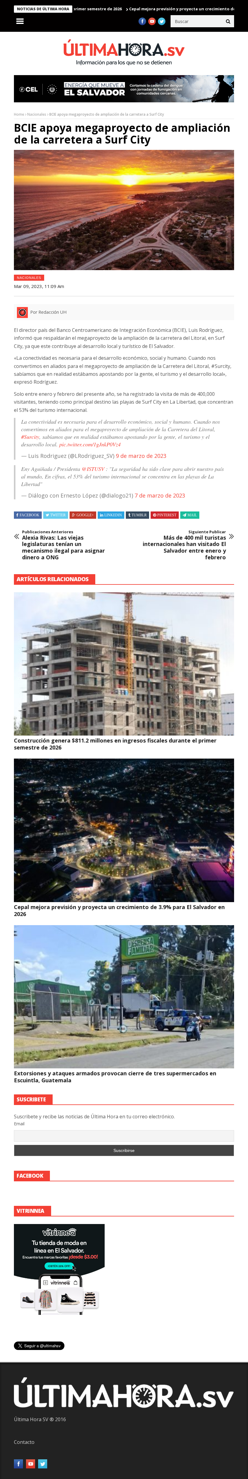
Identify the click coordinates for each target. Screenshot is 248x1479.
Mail (192, 515)
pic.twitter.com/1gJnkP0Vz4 (90, 444)
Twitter (58, 515)
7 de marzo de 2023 (160, 495)
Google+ (85, 515)
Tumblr (139, 515)
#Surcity (30, 436)
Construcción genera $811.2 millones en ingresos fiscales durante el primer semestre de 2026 (115, 744)
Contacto (24, 1442)
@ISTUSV (93, 468)
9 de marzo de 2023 (141, 455)
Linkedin (113, 515)
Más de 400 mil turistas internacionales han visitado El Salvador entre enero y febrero (184, 545)
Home (19, 114)
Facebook (29, 515)
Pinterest (166, 515)
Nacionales (36, 114)
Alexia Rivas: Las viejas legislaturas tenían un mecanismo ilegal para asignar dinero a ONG (63, 545)
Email (19, 1124)
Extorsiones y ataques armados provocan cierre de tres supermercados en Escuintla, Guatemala (115, 1077)
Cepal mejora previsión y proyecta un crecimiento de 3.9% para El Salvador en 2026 (119, 910)
